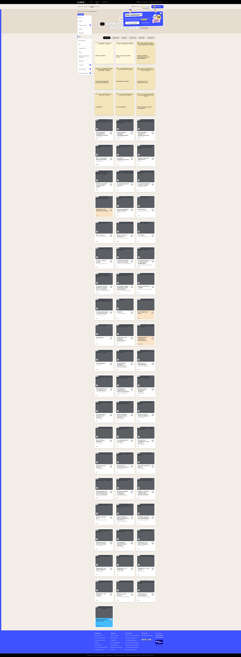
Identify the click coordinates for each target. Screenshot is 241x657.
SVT (79, 44)
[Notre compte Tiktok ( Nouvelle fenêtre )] (143, 640)
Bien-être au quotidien (83, 73)
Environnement (114, 645)
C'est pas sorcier (99, 635)
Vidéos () (115, 37)
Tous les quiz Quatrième (131, 637)
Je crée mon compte (132, 23)
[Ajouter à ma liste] (111, 133)
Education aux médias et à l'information (84, 56)
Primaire (85, 6)
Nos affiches (159, 633)
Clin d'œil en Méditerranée (101, 647)
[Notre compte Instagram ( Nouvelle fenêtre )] (145, 640)
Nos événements (159, 637)
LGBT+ (135, 28)
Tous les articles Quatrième (131, 642)
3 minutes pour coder (100, 640)
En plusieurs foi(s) (99, 649)
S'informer (81, 65)
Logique (97, 642)
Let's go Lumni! (98, 645)
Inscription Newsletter (147, 635)
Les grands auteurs (115, 642)
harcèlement (120, 23)
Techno (80, 52)
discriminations (110, 23)
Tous (102, 23)
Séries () (141, 37)
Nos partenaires (159, 635)
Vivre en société (82, 69)
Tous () (106, 37)
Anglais (112, 649)
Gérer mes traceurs (100, 655)
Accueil (79, 6)
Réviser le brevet (115, 635)
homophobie (128, 28)
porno (112, 28)
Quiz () (124, 37)
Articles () (132, 37)
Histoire (80, 29)
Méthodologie (114, 637)
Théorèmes (113, 640)
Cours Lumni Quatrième (130, 649)
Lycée (97, 6)
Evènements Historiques (116, 647)
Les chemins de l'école (100, 637)
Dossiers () (151, 37)
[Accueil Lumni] (81, 2)
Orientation (81, 60)
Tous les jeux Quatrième (131, 640)
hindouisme (119, 28)
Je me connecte (145, 22)
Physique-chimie (82, 48)
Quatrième (84, 11)
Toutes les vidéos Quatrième (132, 635)
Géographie (81, 32)
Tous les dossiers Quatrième (132, 647)
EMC (88, 11)
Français (80, 21)
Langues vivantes (82, 25)
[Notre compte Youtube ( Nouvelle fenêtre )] (148, 640)
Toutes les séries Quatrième (132, 645)
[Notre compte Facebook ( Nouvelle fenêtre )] (150, 640)
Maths (80, 17)
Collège (92, 6)
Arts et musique (82, 40)
